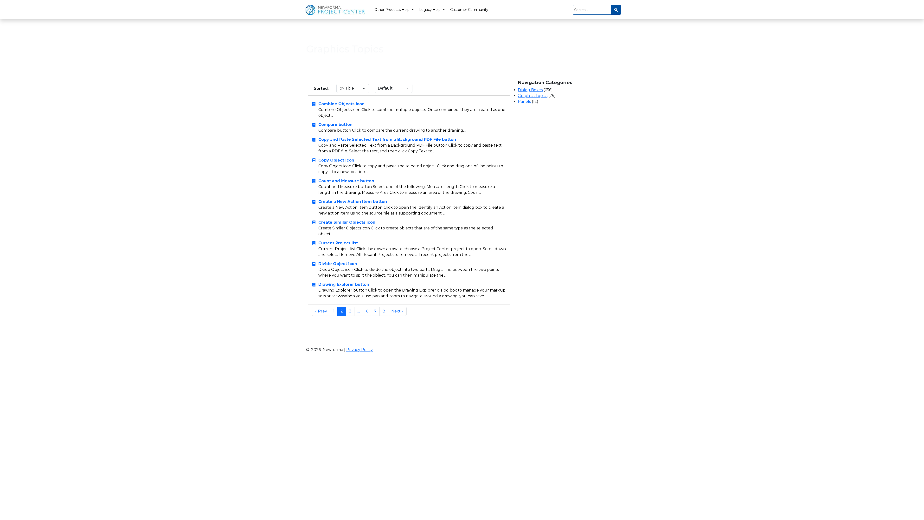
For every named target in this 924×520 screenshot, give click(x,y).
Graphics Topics (532, 95)
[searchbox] (597, 10)
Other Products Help (392, 9)
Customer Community (469, 9)
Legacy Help (430, 9)
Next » (397, 311)
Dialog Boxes (530, 90)
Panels (524, 101)
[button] (616, 10)
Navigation (336, 32)
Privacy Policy (359, 349)
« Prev (321, 311)
